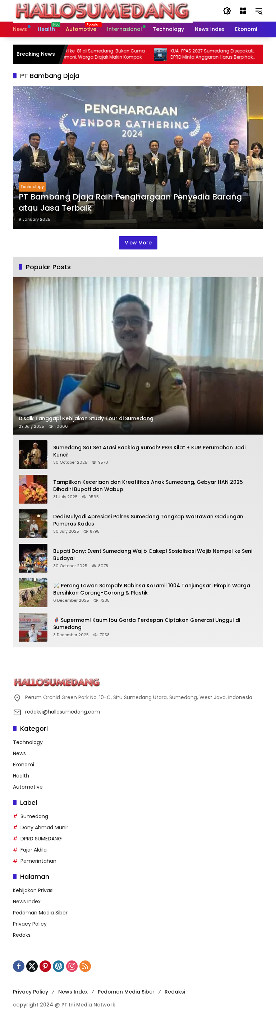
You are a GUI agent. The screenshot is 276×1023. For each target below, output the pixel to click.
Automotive (28, 786)
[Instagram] (72, 966)
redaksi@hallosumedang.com (62, 711)
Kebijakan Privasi (33, 890)
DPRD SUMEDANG (41, 838)
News (19, 753)
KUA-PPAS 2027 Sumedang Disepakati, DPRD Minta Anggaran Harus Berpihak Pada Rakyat (192, 54)
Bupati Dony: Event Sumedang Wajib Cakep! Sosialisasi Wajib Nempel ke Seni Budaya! (152, 555)
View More (138, 242)
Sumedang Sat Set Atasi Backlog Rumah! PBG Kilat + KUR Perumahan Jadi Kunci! (149, 451)
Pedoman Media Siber (40, 912)
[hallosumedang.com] (103, 10)
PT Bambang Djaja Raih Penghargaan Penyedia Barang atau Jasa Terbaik (130, 203)
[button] (227, 10)
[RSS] (85, 966)
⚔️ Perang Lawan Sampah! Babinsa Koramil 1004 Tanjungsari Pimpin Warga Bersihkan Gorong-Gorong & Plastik (151, 589)
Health (21, 775)
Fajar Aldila (33, 849)
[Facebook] (18, 966)
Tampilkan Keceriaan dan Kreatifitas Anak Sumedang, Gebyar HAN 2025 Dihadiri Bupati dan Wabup (148, 486)
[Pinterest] (45, 966)
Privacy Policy (30, 923)
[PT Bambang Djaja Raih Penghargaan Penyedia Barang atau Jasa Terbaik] (138, 157)
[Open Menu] (243, 10)
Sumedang (34, 816)
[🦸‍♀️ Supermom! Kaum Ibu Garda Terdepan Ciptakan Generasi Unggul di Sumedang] (33, 627)
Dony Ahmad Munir (44, 827)
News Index (27, 901)
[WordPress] (58, 966)
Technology (32, 186)
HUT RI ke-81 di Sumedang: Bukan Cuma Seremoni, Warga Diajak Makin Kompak (79, 54)
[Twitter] (32, 966)
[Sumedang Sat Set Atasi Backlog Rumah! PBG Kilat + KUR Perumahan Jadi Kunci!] (33, 454)
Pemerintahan (38, 860)
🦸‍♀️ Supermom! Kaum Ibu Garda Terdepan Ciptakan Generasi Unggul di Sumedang (146, 624)
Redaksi (22, 935)
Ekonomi (23, 764)
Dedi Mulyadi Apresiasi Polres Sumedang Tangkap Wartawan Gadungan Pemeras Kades (148, 520)
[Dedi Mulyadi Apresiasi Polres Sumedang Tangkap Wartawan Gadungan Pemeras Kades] (33, 523)
